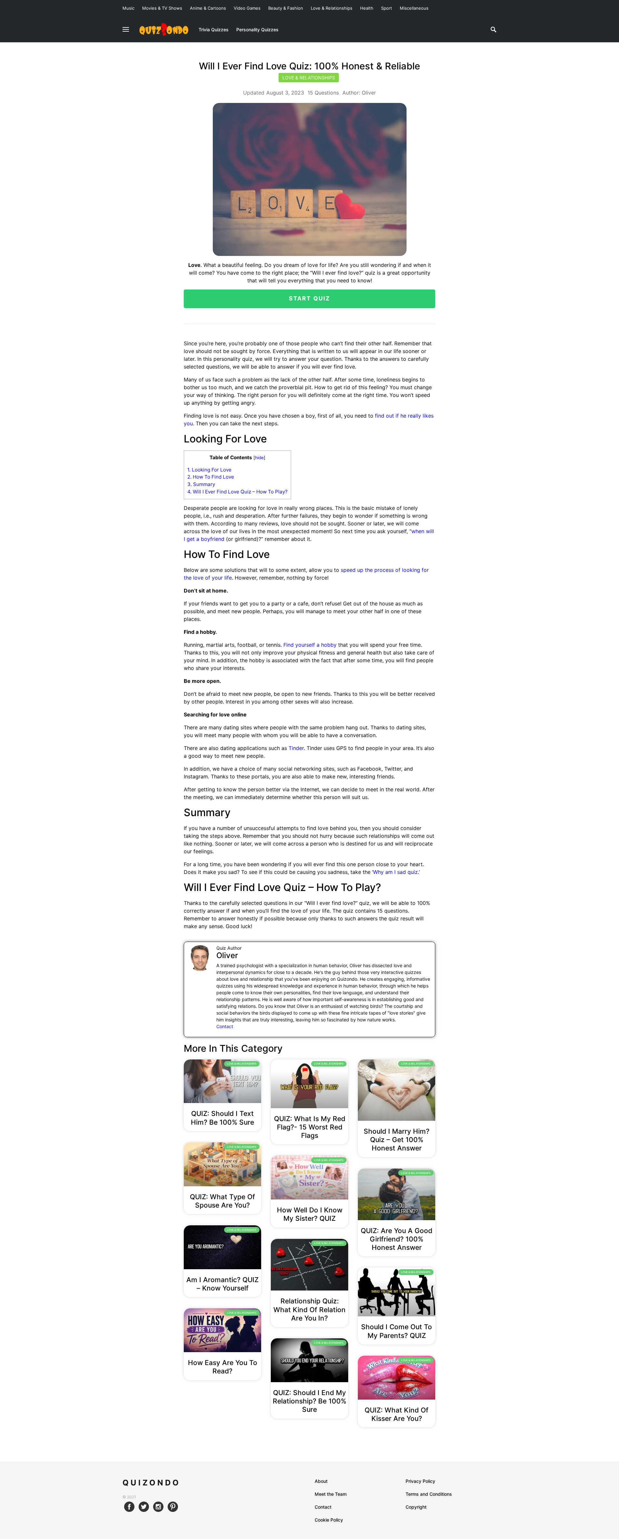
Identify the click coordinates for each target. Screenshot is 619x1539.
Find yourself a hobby (310, 645)
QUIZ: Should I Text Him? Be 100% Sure (222, 1117)
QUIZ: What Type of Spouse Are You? (222, 1201)
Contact (224, 1026)
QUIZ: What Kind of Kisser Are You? (396, 1414)
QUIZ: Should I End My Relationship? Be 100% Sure (309, 1401)
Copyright (416, 1507)
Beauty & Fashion (285, 8)
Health (366, 8)
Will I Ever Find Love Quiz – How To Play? (237, 492)
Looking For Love (209, 470)
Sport (386, 8)
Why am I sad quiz (395, 872)
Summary (201, 484)
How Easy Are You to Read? (222, 1367)
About (321, 1481)
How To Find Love (210, 477)
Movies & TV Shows (162, 8)
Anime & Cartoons (208, 8)
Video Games (247, 8)
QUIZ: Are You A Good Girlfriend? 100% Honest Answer (396, 1239)
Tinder (296, 748)
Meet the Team (331, 1494)
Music (128, 8)
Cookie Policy (329, 1520)
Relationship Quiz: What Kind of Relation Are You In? (309, 1309)
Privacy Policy (420, 1481)
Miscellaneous (414, 8)
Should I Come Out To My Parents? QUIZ (396, 1331)
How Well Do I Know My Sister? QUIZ (309, 1214)
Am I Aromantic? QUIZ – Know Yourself (222, 1284)
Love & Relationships (331, 8)
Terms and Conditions (429, 1494)
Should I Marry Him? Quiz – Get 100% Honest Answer (396, 1139)
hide (259, 457)
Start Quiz (309, 298)
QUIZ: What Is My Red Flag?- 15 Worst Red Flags (309, 1127)
